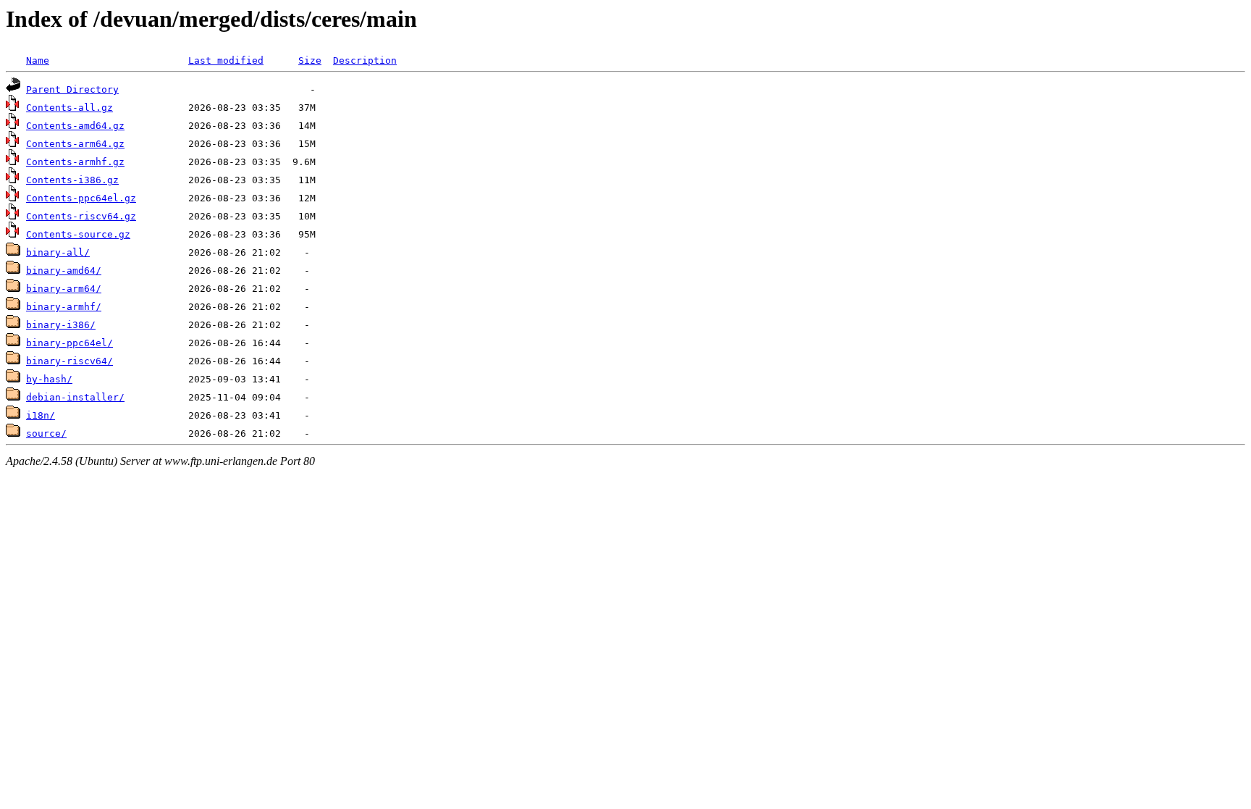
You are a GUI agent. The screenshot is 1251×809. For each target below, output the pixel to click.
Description (365, 60)
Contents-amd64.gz (75, 125)
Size (309, 60)
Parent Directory (72, 89)
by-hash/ (49, 379)
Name (37, 60)
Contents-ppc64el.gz (81, 198)
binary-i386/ (61, 324)
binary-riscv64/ (69, 361)
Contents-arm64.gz (75, 143)
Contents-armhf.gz (75, 161)
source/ (46, 433)
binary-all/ (58, 252)
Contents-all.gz (69, 107)
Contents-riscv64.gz (81, 216)
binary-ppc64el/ (69, 343)
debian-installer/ (75, 397)
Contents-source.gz (78, 234)
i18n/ (40, 415)
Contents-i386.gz (72, 180)
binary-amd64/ (63, 270)
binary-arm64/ (63, 288)
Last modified (226, 60)
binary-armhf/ (63, 306)
